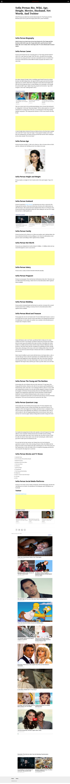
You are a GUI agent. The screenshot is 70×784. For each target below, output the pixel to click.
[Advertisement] (35, 29)
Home (12, 778)
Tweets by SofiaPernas (20, 494)
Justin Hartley (29, 204)
